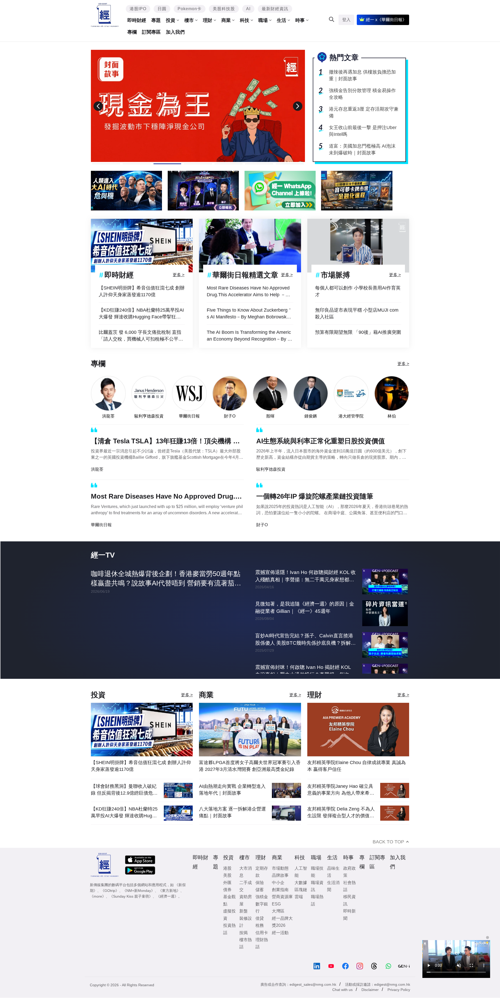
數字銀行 (261, 907)
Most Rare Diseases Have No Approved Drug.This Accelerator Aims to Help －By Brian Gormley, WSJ (249, 291)
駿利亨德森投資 (149, 416)
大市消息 (245, 872)
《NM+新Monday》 (139, 890)
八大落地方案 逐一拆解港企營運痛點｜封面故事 (232, 812)
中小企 (278, 882)
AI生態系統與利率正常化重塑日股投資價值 (320, 441)
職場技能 (317, 872)
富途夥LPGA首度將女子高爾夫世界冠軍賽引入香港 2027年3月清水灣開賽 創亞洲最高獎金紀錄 (250, 766)
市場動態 (280, 868)
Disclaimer (370, 990)
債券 (227, 889)
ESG (276, 904)
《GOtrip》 (110, 890)
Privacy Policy (399, 990)
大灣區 (278, 911)
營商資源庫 (282, 896)
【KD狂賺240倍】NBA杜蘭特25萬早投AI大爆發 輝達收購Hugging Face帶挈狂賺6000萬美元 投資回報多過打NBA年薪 (141, 313)
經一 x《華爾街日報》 (386, 19)
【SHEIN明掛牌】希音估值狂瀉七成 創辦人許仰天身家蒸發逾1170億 (142, 291)
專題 (156, 20)
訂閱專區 (151, 32)
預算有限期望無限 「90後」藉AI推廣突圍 (358, 332)
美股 (227, 875)
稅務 (259, 925)
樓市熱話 (245, 943)
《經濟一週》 (167, 896)
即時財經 (136, 20)
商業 (226, 20)
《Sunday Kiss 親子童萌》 (131, 896)
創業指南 (280, 889)
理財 (207, 20)
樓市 (189, 20)
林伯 (392, 416)
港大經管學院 (351, 416)
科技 (244, 20)
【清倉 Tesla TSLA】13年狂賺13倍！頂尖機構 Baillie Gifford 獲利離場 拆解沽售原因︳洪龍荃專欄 (167, 442)
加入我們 (175, 32)
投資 (170, 20)
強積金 (261, 896)
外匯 (227, 882)
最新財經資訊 (275, 9)
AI (248, 9)
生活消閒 (333, 886)
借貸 (259, 918)
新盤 (243, 911)
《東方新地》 (169, 890)
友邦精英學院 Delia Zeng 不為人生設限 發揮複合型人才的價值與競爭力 (341, 812)
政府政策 (349, 872)
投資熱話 (229, 929)
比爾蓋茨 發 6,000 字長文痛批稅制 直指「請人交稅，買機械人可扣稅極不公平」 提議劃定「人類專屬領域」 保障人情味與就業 (141, 336)
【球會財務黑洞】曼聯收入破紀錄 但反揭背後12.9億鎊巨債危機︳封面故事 (124, 790)
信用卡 (261, 932)
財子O (229, 416)
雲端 (299, 896)
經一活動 (280, 932)
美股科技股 (224, 9)
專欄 (132, 32)
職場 (263, 20)
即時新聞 (349, 914)
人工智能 (301, 872)
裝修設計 (245, 922)
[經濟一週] (105, 15)
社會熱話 (349, 886)
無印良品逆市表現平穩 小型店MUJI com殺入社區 (356, 313)
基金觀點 (229, 900)
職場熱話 (317, 900)
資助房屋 (245, 900)
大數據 (301, 882)
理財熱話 (261, 943)
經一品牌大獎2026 (282, 922)
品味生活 (333, 872)
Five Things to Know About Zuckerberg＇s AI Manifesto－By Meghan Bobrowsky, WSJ (249, 313)
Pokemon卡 (190, 9)
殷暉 (270, 416)
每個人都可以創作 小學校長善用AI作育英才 (358, 291)
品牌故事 (280, 875)
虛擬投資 (229, 914)
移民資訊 (349, 900)
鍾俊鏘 (310, 416)
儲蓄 (259, 889)
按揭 (243, 932)
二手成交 (245, 886)
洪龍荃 (108, 416)
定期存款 (261, 872)
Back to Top (388, 841)
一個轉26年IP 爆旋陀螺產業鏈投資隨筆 (314, 496)
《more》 (98, 896)
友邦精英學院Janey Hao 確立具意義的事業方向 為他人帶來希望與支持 (340, 790)
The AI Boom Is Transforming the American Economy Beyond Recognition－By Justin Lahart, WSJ (249, 336)
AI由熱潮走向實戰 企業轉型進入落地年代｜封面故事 (232, 790)
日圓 (162, 9)
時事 (300, 20)
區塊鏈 (301, 889)
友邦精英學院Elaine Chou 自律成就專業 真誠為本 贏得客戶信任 (356, 766)
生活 (281, 20)
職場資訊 (317, 886)
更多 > (178, 275)
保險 (259, 882)
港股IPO (138, 9)
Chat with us (342, 990)
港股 (227, 868)
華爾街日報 (189, 416)
